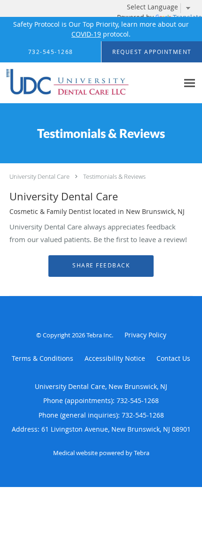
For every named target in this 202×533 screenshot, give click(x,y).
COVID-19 (86, 34)
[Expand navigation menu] (189, 82)
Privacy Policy (145, 334)
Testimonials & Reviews (114, 176)
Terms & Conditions (42, 358)
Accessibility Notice (115, 358)
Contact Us (173, 358)
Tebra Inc (99, 335)
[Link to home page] (89, 83)
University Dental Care (39, 176)
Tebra (141, 453)
